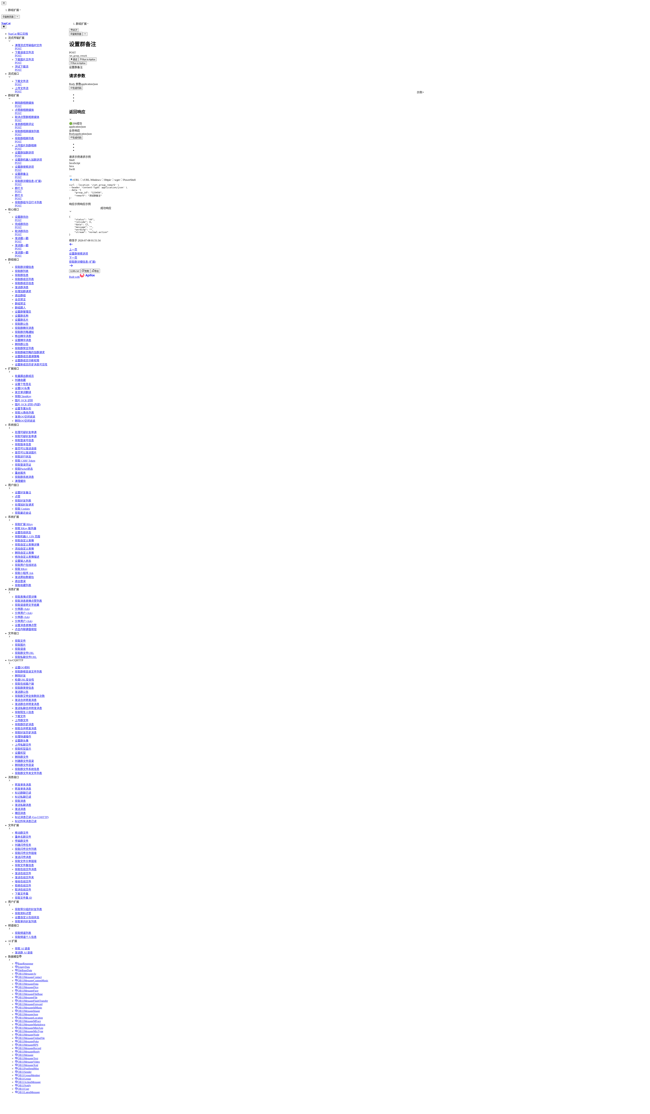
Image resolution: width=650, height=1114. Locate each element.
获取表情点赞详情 (26, 596)
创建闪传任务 (23, 844)
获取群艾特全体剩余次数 (30, 696)
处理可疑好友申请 (26, 432)
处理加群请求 (23, 291)
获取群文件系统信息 (27, 769)
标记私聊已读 (23, 796)
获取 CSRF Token (25, 460)
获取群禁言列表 (24, 348)
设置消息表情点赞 (26, 625)
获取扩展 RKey (24, 524)
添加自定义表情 (24, 548)
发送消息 (20, 809)
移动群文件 (21, 832)
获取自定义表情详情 (27, 544)
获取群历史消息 (24, 724)
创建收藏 (20, 380)
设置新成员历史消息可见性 (31, 364)
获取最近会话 (23, 512)
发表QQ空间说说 (25, 416)
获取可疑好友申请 (26, 436)
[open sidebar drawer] (3, 3)
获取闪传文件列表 (26, 849)
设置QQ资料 (22, 667)
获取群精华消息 (24, 328)
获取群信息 (21, 275)
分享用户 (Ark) (23, 613)
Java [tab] (71, 166)
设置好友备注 (23, 492)
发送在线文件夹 (24, 877)
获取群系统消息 (24, 476)
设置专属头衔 (23, 408)
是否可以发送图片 (26, 452)
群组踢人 (20, 307)
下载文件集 (21, 893)
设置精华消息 (23, 340)
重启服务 (20, 472)
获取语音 (20, 648)
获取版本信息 (23, 444)
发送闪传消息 (23, 857)
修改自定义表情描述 (27, 556)
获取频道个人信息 (26, 937)
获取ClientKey (23, 396)
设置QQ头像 (22, 388)
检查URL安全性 (24, 679)
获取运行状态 (23, 456)
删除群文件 (21, 756)
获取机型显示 (23, 748)
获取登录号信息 (24, 440)
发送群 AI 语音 (24, 952)
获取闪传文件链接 (26, 853)
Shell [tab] (71, 160)
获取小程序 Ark (24, 573)
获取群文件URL (24, 653)
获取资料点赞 (23, 913)
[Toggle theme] (3, 27)
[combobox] (84, 208)
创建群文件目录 (24, 761)
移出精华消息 (23, 336)
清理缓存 (20, 481)
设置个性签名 (23, 384)
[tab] (359, 121)
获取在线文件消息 (26, 869)
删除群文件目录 (24, 765)
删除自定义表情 (24, 552)
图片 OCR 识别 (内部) (28, 404)
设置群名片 (21, 319)
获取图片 (20, 644)
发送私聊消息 (23, 805)
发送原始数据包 (24, 577)
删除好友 (20, 675)
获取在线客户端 (24, 683)
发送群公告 (21, 691)
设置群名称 (21, 315)
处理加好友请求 (24, 504)
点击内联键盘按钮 (26, 629)
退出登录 (20, 581)
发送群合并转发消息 (27, 704)
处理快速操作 (23, 736)
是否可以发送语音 (26, 448)
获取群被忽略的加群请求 (30, 352)
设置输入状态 (23, 560)
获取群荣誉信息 (24, 687)
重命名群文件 (23, 836)
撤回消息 (20, 813)
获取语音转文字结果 (27, 604)
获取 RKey (21, 569)
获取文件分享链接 (26, 861)
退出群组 (20, 295)
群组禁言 (20, 303)
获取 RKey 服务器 (25, 528)
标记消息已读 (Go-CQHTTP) (32, 817)
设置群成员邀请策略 (27, 356)
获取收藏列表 (23, 585)
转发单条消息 (23, 784)
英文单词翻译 (23, 392)
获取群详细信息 (24, 267)
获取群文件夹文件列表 (28, 773)
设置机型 (20, 752)
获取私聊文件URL (26, 657)
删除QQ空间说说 (25, 420)
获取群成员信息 (24, 283)
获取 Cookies (22, 508)
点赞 (17, 496)
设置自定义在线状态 (27, 917)
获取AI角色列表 (24, 412)
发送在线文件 (23, 873)
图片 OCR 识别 (24, 400)
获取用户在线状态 (26, 565)
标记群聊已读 (23, 792)
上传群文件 (21, 720)
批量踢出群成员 (24, 376)
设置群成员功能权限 (27, 360)
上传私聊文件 (23, 744)
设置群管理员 (23, 311)
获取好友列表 (23, 500)
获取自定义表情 (24, 540)
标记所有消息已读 (26, 821)
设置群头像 (21, 740)
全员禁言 (20, 299)
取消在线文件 (23, 889)
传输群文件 (21, 840)
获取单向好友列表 (26, 921)
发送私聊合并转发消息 (28, 708)
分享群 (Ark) (22, 609)
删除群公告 (21, 344)
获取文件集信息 (24, 865)
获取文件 (20, 640)
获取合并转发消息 (26, 728)
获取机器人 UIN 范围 (27, 536)
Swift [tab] (72, 169)
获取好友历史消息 (26, 732)
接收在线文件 (23, 881)
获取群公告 (21, 323)
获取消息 (20, 800)
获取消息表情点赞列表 (28, 600)
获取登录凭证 (23, 464)
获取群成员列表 (24, 279)
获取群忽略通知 (24, 332)
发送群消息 (21, 287)
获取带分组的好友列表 (28, 909)
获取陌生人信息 (24, 712)
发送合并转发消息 (26, 700)
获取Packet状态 (24, 468)
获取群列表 (21, 271)
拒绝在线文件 (23, 885)
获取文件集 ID (23, 897)
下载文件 (20, 716)
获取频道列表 (23, 933)
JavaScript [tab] (74, 163)
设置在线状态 (23, 532)
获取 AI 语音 (22, 948)
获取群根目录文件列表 (28, 671)
